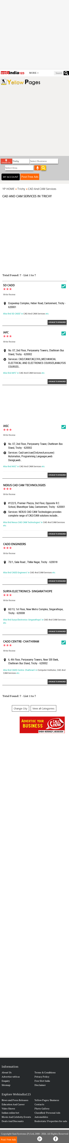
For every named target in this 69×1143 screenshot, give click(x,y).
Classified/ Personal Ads (47, 1112)
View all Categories (43, 708)
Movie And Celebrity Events (16, 1116)
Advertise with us (11, 1076)
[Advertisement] (34, 34)
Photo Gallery (41, 1108)
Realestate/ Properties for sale (50, 1121)
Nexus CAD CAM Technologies (24, 485)
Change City (20, 708)
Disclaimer (40, 1085)
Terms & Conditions (45, 1072)
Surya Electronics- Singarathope (27, 591)
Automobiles (41, 1116)
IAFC (6, 332)
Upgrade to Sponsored (57, 322)
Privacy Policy (41, 1076)
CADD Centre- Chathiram (21, 641)
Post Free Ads (29, 177)
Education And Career (13, 1104)
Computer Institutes (47, 670)
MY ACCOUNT (10, 176)
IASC (6, 426)
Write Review (9, 294)
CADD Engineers (14, 544)
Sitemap (6, 1085)
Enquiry (6, 1080)
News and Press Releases (15, 1100)
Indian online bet (10, 1112)
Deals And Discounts (13, 1121)
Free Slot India (42, 1080)
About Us (7, 1072)
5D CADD (9, 285)
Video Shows (8, 1108)
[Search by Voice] (37, 167)
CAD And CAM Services (34, 313)
